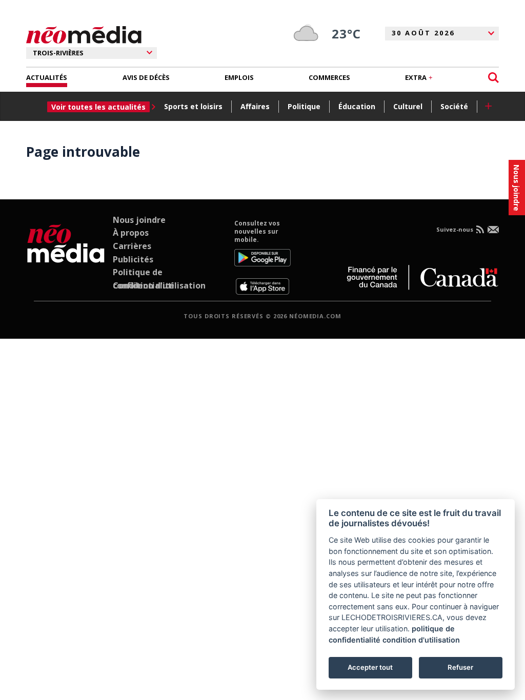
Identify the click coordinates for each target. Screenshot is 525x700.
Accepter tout (370, 667)
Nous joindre (139, 219)
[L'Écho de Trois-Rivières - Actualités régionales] (84, 35)
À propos (131, 232)
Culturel (407, 106)
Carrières (132, 246)
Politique (304, 106)
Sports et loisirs (193, 106)
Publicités (133, 259)
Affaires (255, 106)
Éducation (356, 106)
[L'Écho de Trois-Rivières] (66, 257)
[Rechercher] (493, 77)
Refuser (460, 667)
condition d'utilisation (421, 639)
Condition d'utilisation (159, 285)
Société (454, 106)
